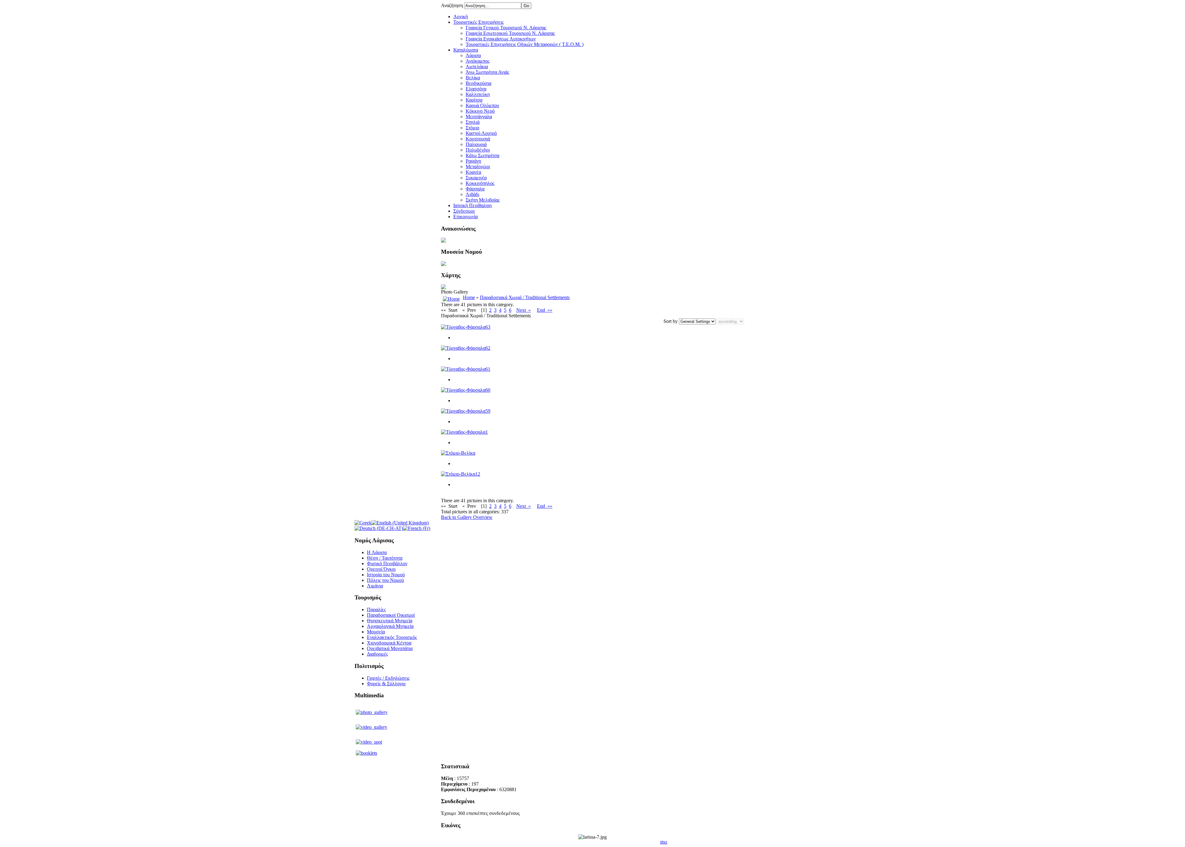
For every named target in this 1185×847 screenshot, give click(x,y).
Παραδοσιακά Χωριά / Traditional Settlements (525, 297)
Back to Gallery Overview (467, 517)
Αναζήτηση (452, 5)
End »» (544, 310)
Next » (523, 310)
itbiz (663, 842)
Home (469, 297)
